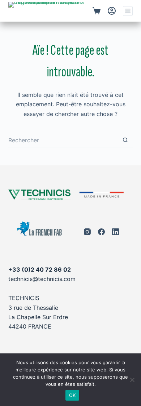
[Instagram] (87, 231)
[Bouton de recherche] (125, 140)
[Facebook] (101, 231)
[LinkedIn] (115, 231)
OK (72, 395)
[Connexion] (112, 11)
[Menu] (128, 11)
